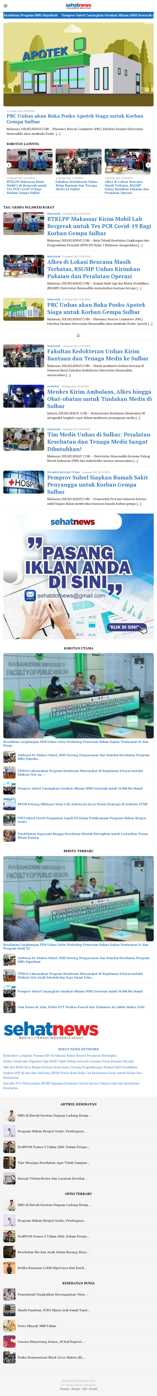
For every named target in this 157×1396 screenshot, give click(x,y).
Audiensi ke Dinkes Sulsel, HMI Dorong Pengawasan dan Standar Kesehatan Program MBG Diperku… (83, 756)
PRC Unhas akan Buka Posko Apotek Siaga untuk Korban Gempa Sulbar (75, 119)
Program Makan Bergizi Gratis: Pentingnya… (52, 1131)
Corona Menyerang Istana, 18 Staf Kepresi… (51, 1341)
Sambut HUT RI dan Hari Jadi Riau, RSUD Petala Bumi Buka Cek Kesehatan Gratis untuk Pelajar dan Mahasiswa (72, 1075)
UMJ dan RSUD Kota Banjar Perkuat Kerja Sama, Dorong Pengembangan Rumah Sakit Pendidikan (70, 1067)
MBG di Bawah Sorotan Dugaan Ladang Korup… (54, 1115)
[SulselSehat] (78, 5)
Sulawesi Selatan (58, 472)
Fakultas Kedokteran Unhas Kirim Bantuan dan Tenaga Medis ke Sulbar (27, 185)
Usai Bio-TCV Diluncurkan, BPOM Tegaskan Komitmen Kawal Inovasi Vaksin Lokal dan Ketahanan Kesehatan (71, 1085)
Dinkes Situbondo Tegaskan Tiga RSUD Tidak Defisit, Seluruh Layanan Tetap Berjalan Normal (68, 1061)
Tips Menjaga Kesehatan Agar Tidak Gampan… (54, 1162)
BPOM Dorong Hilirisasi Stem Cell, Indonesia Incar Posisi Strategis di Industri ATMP (83, 804)
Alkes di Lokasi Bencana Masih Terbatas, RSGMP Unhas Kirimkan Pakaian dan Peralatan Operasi (78, 187)
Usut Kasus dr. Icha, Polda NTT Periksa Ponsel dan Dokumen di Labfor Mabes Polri (81, 1007)
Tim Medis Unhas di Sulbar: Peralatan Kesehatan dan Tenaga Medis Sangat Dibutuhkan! (98, 441)
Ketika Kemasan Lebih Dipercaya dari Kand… (52, 1268)
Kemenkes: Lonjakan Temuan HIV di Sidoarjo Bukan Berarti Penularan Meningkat (60, 1055)
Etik (85, 1389)
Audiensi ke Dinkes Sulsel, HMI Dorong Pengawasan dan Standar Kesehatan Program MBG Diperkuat (83, 959)
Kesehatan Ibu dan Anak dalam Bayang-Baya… (53, 1252)
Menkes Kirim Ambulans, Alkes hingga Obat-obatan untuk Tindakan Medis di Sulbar (125, 187)
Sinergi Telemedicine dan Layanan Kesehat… (52, 1178)
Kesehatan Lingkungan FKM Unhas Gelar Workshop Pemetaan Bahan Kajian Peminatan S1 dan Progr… (75, 743)
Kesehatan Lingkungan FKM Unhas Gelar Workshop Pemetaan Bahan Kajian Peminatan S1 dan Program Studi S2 (75, 946)
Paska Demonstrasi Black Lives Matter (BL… (52, 1357)
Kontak (93, 1389)
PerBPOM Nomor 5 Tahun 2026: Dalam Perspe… (54, 1147)
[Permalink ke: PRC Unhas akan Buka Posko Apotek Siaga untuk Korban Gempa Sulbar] (78, 64)
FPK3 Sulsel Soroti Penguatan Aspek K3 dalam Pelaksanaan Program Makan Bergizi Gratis (82, 819)
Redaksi (75, 1389)
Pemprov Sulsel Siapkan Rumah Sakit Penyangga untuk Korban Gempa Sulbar (97, 484)
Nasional (53, 386)
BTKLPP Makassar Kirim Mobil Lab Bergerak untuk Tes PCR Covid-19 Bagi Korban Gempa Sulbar (99, 226)
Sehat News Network (78, 1049)
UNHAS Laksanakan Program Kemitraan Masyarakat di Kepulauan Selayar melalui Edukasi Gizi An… (80, 772)
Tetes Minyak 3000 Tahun (37, 1326)
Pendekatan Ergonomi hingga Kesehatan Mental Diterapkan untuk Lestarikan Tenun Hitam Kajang (83, 835)
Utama (75, 472)
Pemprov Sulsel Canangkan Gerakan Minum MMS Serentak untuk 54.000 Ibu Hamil (75, 15)
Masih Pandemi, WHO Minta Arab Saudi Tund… (54, 1310)
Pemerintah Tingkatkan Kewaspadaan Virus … (53, 1294)
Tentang (64, 1389)
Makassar (53, 213)
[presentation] (8, 165)
